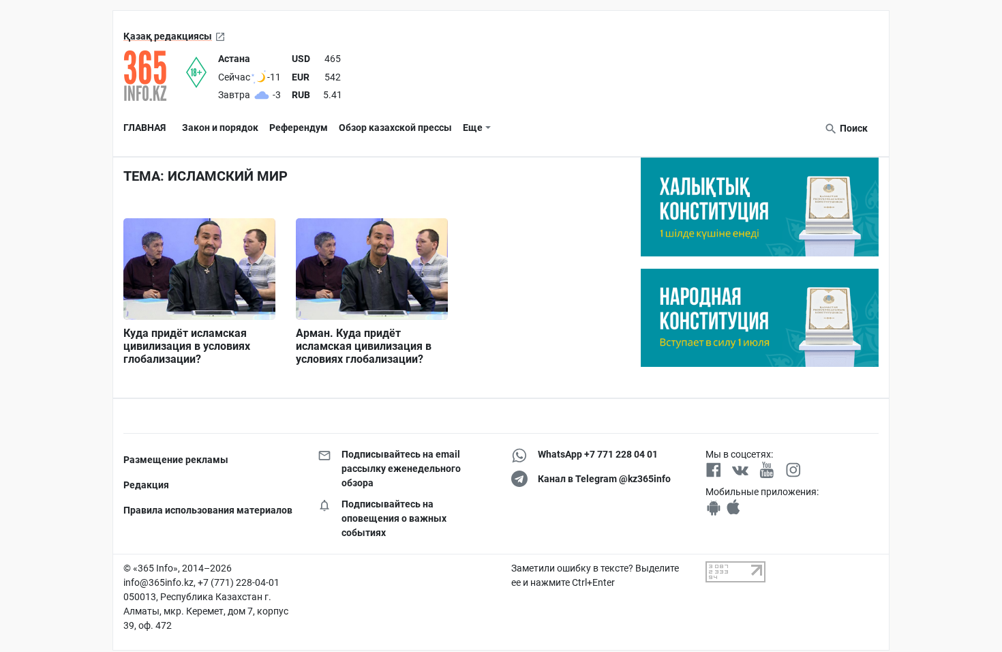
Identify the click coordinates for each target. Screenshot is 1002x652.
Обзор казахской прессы (395, 127)
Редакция (146, 484)
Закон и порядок (220, 127)
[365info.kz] (154, 76)
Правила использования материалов (207, 510)
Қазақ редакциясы (167, 36)
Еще (473, 127)
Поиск (853, 128)
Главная (144, 127)
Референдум (298, 127)
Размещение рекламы (175, 459)
